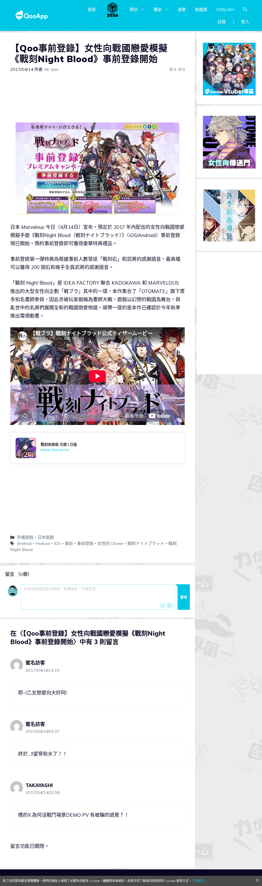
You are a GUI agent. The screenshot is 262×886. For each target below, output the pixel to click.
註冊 (221, 21)
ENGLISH (225, 9)
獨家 (158, 9)
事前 (69, 543)
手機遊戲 (25, 537)
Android (24, 543)
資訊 (133, 9)
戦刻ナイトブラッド (145, 543)
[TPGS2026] (112, 9)
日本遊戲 (45, 537)
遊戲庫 (201, 9)
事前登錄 (85, 543)
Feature (43, 543)
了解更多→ (199, 881)
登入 (245, 21)
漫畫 (182, 9)
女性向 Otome (110, 543)
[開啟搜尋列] (245, 9)
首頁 (92, 9)
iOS (57, 543)
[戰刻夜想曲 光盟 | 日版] (97, 448)
